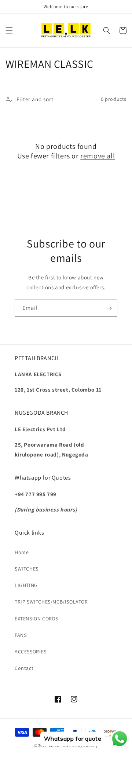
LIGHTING (26, 585)
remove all (97, 156)
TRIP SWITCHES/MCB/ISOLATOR (51, 601)
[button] (9, 30)
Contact (24, 668)
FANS (20, 635)
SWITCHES (26, 568)
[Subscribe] (109, 308)
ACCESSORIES (31, 651)
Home (22, 552)
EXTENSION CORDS (36, 618)
